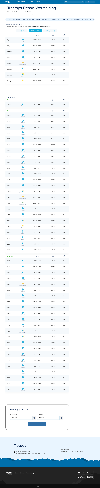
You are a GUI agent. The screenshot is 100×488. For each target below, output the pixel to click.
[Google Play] (81, 477)
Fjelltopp (50, 31)
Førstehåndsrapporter (43, 19)
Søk (37, 424)
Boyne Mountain (38, 15)
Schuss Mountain (51, 15)
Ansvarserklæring (16, 479)
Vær (24, 19)
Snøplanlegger (75, 19)
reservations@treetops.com (72, 451)
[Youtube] (79, 473)
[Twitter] (83, 473)
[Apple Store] (90, 477)
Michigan (18, 15)
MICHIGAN (11, 11)
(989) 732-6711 (66, 449)
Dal (22, 31)
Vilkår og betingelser (26, 479)
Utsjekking (40, 414)
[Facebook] (92, 473)
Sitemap (34, 479)
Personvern (8, 479)
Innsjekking (13, 414)
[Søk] (82, 2)
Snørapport (17, 19)
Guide (9, 19)
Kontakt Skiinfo (19, 473)
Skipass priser (86, 19)
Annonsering (30, 473)
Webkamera (30, 19)
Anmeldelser (56, 19)
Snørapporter (20, 2)
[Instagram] (87, 473)
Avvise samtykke (51, 479)
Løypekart (65, 19)
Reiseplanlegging (34, 2)
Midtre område (35, 31)
